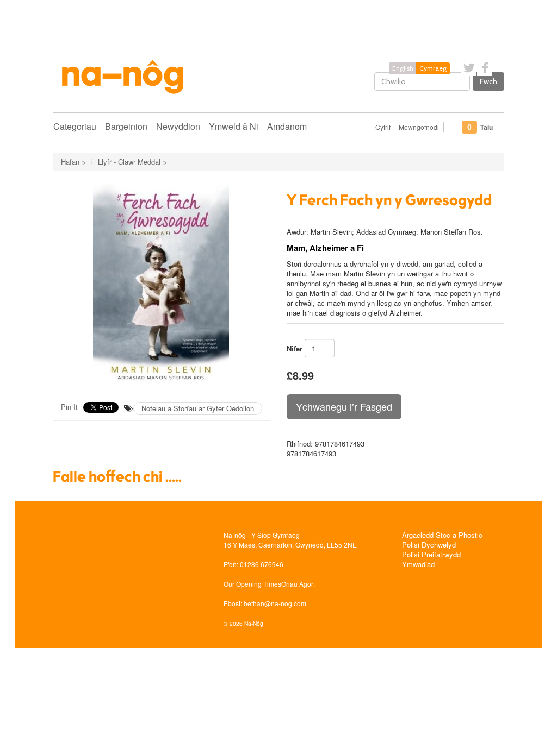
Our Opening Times (252, 583)
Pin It (69, 406)
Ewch (488, 81)
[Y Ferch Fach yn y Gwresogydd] (161, 285)
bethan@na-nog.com (275, 603)
